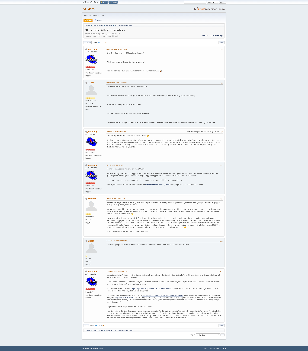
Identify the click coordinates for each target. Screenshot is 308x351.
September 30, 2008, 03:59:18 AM (116, 82)
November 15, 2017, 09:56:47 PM (116, 271)
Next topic (219, 36)
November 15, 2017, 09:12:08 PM (116, 241)
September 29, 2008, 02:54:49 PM (116, 49)
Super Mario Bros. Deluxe (125, 298)
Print (222, 42)
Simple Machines (98, 348)
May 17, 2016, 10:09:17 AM (114, 165)
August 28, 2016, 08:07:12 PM (115, 198)
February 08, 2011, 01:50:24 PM (116, 131)
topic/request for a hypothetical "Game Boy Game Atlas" (162, 295)
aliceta (91, 240)
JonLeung (92, 49)
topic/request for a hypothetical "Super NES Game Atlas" (152, 288)
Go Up (86, 325)
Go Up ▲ (223, 348)
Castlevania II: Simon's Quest (157, 185)
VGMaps (88, 9)
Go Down (87, 42)
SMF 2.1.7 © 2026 (87, 348)
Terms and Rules (214, 348)
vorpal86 (92, 198)
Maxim (91, 82)
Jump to (192, 335)
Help (205, 348)
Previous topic (208, 36)
